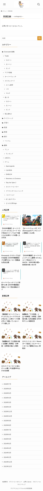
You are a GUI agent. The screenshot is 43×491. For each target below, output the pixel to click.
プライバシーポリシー (15, 481)
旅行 (5, 136)
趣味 (5, 145)
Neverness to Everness (13, 178)
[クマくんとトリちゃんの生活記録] (21, 4)
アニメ (7, 149)
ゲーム (7, 162)
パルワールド (10, 195)
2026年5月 (7, 393)
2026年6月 (7, 389)
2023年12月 (8, 462)
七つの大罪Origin (11, 203)
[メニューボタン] (4, 4)
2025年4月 (7, 434)
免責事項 (5, 481)
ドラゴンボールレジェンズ (14, 191)
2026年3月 (7, 402)
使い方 (7, 97)
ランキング (9, 154)
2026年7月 (7, 384)
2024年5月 (7, 443)
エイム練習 (9, 85)
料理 (5, 132)
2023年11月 (8, 466)
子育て (6, 123)
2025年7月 (7, 430)
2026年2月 (7, 407)
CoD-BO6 (9, 170)
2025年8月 (7, 425)
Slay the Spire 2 (11, 182)
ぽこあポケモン (11, 199)
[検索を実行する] (39, 38)
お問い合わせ (27, 481)
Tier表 (7, 56)
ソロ (7, 89)
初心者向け (8, 114)
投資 (5, 127)
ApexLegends (10, 166)
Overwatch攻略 (9, 52)
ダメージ (9, 64)
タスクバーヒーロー (12, 187)
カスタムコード (10, 81)
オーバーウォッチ (10, 76)
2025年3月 (7, 439)
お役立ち (7, 158)
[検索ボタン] (38, 4)
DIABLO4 (9, 174)
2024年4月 (7, 448)
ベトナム (7, 141)
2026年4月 (7, 398)
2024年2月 (7, 457)
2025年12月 (8, 411)
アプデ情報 (8, 72)
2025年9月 (7, 420)
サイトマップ (21, 484)
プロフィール (37, 481)
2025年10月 (8, 416)
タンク (8, 68)
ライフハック (8, 118)
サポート (9, 60)
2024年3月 (7, 453)
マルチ (8, 93)
